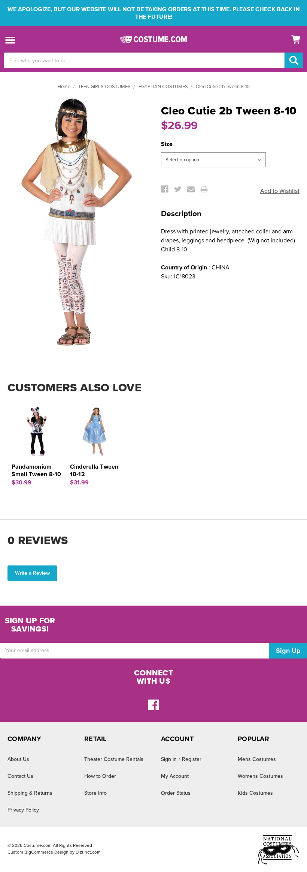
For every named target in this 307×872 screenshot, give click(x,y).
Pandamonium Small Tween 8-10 (36, 470)
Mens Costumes (257, 759)
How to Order (100, 776)
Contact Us (20, 776)
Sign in (169, 759)
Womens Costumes (260, 776)
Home (64, 87)
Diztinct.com (88, 852)
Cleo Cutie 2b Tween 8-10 (223, 87)
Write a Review (32, 573)
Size (167, 144)
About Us (18, 759)
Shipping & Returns (29, 793)
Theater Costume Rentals (113, 759)
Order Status (176, 793)
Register (191, 759)
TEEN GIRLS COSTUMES (104, 87)
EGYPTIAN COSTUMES (163, 87)
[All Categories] (10, 39)
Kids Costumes (255, 793)
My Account (175, 776)
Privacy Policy (23, 810)
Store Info (95, 793)
